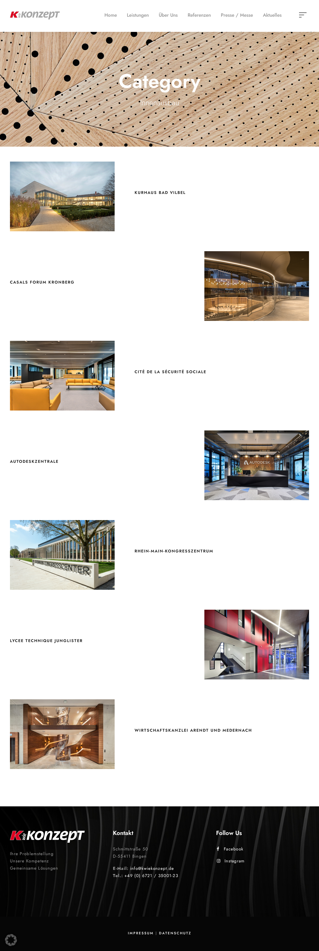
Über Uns (168, 15)
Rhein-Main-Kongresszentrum (174, 551)
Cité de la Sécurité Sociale (170, 372)
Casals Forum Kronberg (42, 282)
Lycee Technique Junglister (46, 641)
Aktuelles (272, 15)
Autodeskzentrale (34, 461)
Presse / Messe (237, 15)
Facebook (233, 849)
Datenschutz (175, 933)
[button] (11, 940)
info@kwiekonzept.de (152, 868)
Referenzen (199, 15)
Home (110, 15)
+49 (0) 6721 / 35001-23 (151, 876)
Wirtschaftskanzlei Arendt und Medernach (193, 730)
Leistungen (138, 15)
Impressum (141, 933)
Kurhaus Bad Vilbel (160, 192)
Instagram (235, 861)
